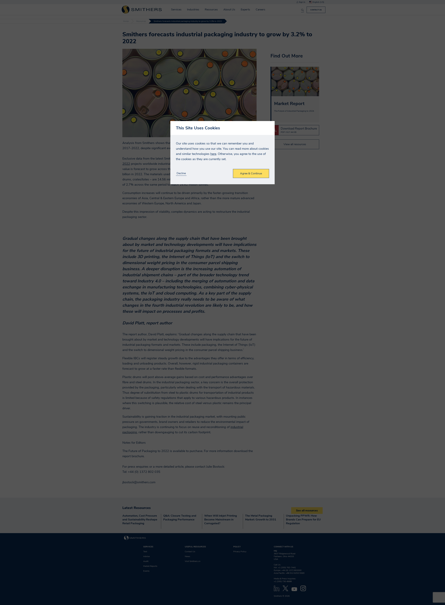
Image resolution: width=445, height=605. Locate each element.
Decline (181, 173)
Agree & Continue (251, 173)
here (213, 154)
